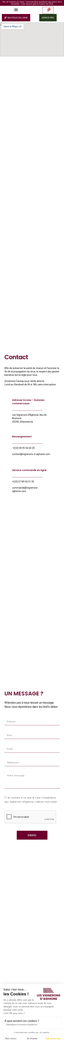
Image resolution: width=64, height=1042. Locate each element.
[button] (16, 9)
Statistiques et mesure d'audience (21, 1024)
